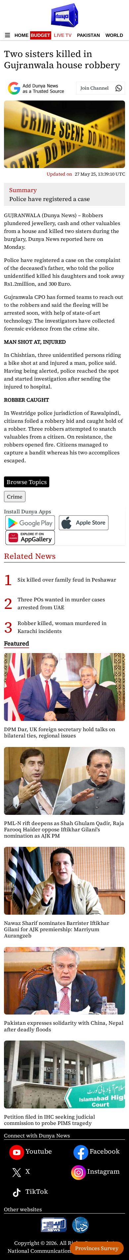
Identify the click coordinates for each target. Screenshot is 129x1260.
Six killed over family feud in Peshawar (67, 579)
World (114, 35)
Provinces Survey (96, 1248)
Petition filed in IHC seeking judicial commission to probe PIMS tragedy (49, 1120)
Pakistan (88, 35)
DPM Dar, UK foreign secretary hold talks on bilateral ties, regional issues (59, 732)
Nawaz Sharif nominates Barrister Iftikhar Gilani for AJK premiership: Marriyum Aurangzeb (56, 929)
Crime (14, 496)
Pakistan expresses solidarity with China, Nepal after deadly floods (63, 1026)
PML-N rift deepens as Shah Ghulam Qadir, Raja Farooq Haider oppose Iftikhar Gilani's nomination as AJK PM (64, 829)
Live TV (62, 35)
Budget (40, 35)
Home (21, 35)
